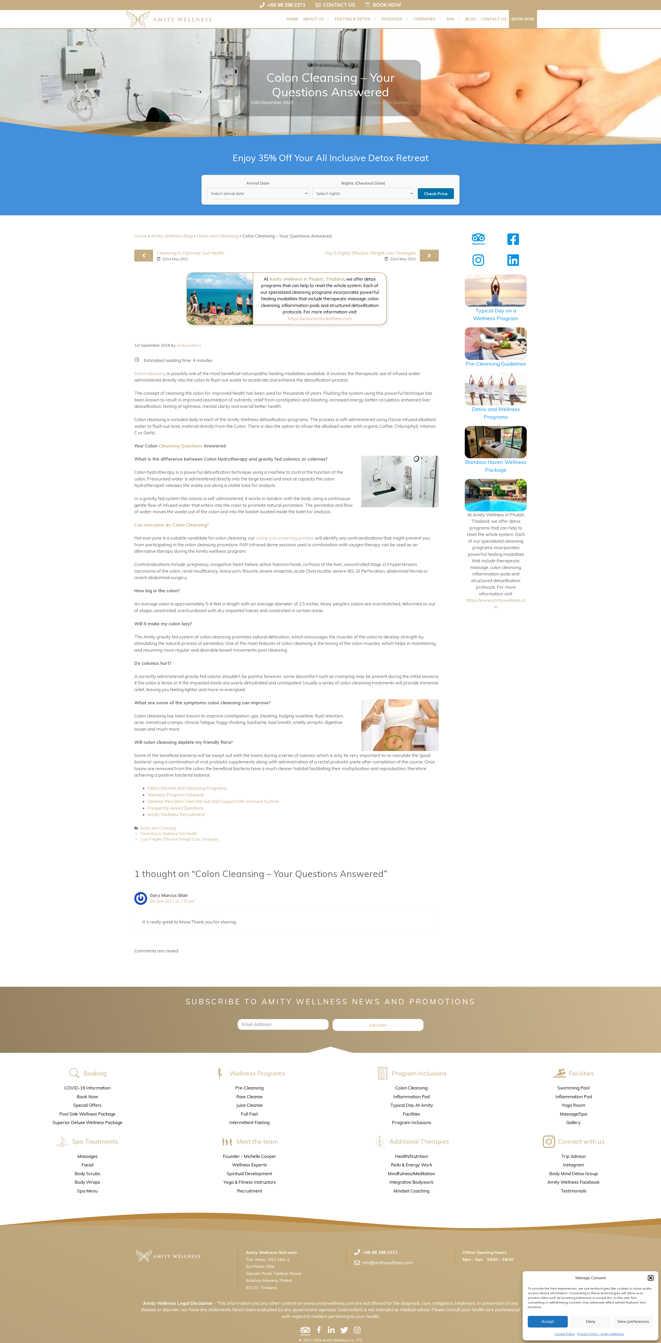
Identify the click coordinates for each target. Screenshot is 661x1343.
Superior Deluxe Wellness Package (87, 1122)
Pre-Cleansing (249, 1088)
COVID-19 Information (87, 1088)
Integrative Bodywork (411, 1182)
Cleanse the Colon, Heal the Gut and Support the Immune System (213, 801)
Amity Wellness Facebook (573, 1182)
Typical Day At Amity (411, 1105)
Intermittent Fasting (249, 1122)
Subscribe (378, 1025)
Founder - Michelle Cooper (249, 1156)
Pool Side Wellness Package (87, 1114)
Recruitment (249, 1191)
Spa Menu (87, 1191)
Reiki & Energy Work (411, 1164)
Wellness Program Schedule (175, 794)
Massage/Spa (573, 1114)
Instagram (573, 1164)
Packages (391, 19)
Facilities (411, 1114)
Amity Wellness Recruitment (176, 814)
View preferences (633, 1321)
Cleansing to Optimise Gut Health (190, 253)
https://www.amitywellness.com (320, 318)
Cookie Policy (565, 1334)
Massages (87, 1156)
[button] (650, 1278)
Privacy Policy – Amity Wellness (600, 1334)
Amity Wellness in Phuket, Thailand (306, 279)
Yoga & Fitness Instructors (249, 1182)
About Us (313, 19)
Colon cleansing (150, 373)
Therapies (424, 19)
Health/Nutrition (411, 1156)
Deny (590, 1321)
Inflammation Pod (411, 1096)
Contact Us (494, 19)
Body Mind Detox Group (573, 1173)
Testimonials (573, 1191)
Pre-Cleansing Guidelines (496, 363)
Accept (547, 1321)
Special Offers (87, 1105)
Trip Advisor (573, 1156)
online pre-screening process (285, 538)
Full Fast (249, 1114)
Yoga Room (573, 1105)
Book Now (523, 19)
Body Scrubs (87, 1173)
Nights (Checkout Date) (363, 183)
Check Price (436, 193)
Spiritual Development (249, 1173)
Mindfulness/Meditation (411, 1173)
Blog (470, 19)
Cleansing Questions (180, 445)
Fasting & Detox (352, 19)
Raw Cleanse (249, 1096)
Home (292, 19)
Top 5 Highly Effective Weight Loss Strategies (370, 253)
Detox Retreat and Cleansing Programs (187, 788)
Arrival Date (257, 183)
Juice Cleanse (249, 1105)
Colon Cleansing (411, 1088)
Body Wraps (87, 1182)
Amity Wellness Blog (172, 236)
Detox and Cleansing (390, 102)
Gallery (573, 1122)
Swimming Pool (573, 1088)
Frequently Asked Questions (175, 808)
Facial (87, 1164)
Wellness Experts (249, 1164)
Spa (450, 19)
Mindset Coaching (411, 1191)
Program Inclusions (411, 1122)
